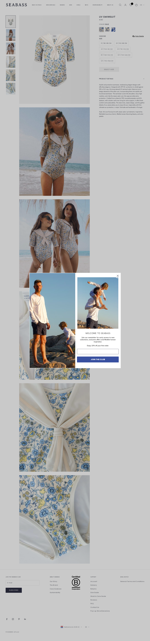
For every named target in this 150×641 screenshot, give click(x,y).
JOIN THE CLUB (98, 359)
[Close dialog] (118, 276)
